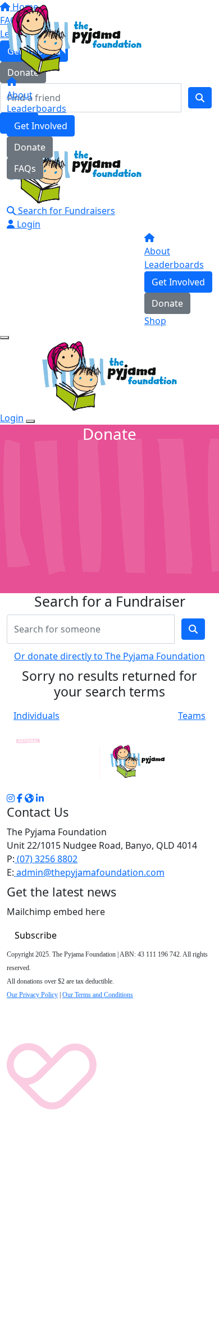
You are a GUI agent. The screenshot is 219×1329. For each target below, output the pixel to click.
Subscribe (36, 935)
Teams (192, 715)
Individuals (36, 715)
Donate (29, 147)
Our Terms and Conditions (97, 995)
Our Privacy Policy (32, 995)
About (20, 95)
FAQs (25, 168)
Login (27, 224)
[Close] (30, 421)
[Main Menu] (4, 337)
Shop (155, 321)
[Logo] (74, 39)
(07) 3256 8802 (46, 859)
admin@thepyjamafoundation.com (89, 872)
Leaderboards (36, 108)
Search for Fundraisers (65, 210)
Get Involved (40, 126)
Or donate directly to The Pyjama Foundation (109, 656)
